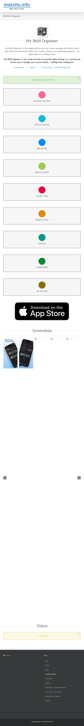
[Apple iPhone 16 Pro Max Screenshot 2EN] (26, 353)
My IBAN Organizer (50, 674)
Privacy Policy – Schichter (52, 696)
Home (47, 670)
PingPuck (47, 683)
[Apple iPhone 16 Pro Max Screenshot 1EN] (10, 353)
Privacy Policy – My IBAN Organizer (56, 67)
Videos (32, 67)
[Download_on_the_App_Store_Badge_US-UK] (42, 303)
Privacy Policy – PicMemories (53, 692)
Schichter (48, 701)
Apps (46, 661)
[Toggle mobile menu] (80, 4)
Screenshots (19, 67)
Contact (47, 665)
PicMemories (49, 679)
